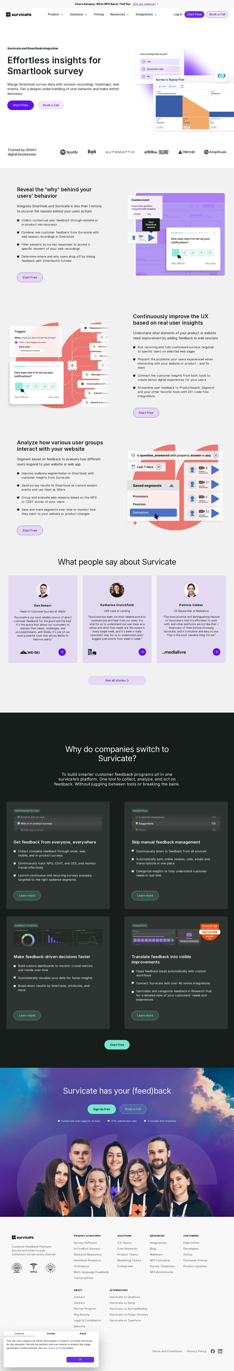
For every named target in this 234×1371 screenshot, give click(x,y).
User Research (127, 1248)
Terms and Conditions (167, 1351)
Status (187, 1254)
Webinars (156, 1254)
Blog (153, 1248)
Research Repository (88, 1254)
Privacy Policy (196, 1351)
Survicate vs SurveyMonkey (129, 1308)
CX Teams (124, 1242)
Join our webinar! (144, 3)
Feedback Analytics (87, 1260)
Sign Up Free (101, 1109)
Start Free (194, 14)
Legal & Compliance (87, 1320)
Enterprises (125, 1266)
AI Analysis (81, 1266)
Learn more (27, 895)
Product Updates (194, 1266)
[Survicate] (18, 14)
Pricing (99, 14)
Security (79, 1326)
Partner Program (85, 1308)
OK (80, 1359)
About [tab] (83, 1333)
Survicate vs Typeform (125, 1320)
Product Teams (127, 1254)
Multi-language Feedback (91, 1272)
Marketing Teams (129, 1260)
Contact (79, 1297)
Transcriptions (83, 1278)
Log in (178, 14)
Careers (79, 1303)
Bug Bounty (82, 1314)
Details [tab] (51, 1333)
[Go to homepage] (23, 1237)
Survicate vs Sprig (122, 1303)
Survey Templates (162, 1266)
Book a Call (217, 14)
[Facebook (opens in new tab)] (213, 1351)
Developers (191, 1248)
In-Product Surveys (87, 1248)
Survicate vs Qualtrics (125, 1297)
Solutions (76, 14)
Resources (117, 14)
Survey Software (85, 1242)
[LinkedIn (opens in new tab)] (220, 1351)
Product (53, 14)
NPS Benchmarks (161, 1272)
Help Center (191, 1242)
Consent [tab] (19, 1333)
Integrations (144, 14)
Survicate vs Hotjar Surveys (129, 1314)
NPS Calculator (160, 1260)
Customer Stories (195, 1260)
